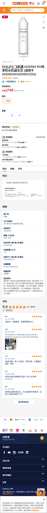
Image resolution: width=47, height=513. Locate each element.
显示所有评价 (23, 402)
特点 (5, 168)
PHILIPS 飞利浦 (12, 67)
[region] (23, 504)
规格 (12, 168)
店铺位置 (6, 437)
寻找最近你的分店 (9, 440)
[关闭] (44, 499)
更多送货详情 (40, 137)
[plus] (19, 115)
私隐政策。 (36, 510)
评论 (20, 168)
